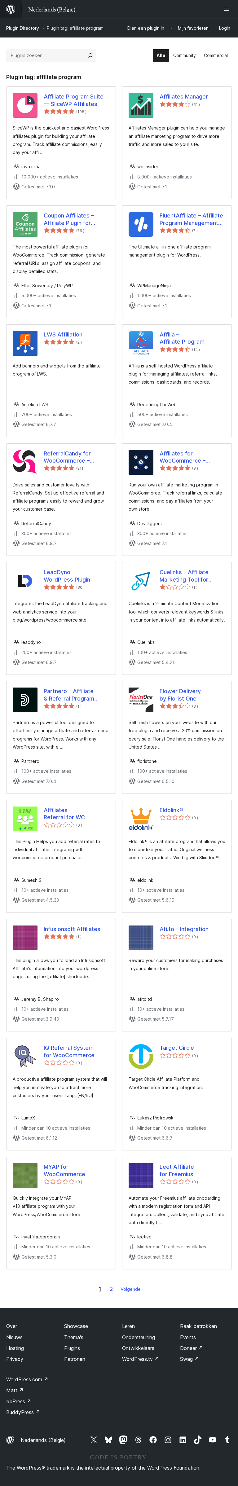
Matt (15, 1390)
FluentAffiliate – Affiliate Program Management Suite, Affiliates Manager (192, 219)
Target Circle (177, 1047)
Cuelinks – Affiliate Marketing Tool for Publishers (184, 576)
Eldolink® (171, 810)
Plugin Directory (22, 28)
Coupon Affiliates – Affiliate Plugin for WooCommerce (69, 219)
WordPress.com (27, 1379)
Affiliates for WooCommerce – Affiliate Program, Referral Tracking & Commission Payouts (187, 457)
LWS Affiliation (63, 334)
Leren (128, 1326)
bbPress (18, 1401)
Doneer (191, 1348)
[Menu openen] (228, 9)
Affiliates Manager (184, 96)
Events (188, 1337)
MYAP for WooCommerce (64, 1170)
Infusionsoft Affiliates (72, 929)
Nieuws (14, 1337)
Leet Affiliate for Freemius (177, 1170)
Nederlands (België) (43, 1440)
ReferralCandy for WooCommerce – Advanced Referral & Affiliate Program (71, 457)
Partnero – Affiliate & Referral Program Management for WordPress (69, 695)
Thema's (73, 1337)
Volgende (131, 1289)
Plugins (72, 1348)
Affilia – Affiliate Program (182, 338)
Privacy (14, 1359)
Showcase (76, 1326)
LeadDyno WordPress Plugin (67, 576)
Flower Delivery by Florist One (180, 694)
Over (11, 1326)
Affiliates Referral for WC (64, 813)
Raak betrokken (198, 1326)
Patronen (74, 1359)
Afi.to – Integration (184, 929)
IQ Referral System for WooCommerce (69, 1051)
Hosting (15, 1348)
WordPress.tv (140, 1359)
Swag (189, 1359)
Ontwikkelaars (138, 1348)
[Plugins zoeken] (90, 55)
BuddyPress (23, 1412)
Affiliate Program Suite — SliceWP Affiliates (74, 100)
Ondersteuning (138, 1337)
